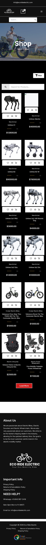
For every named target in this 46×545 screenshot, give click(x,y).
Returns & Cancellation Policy (14, 487)
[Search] (35, 20)
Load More (24, 386)
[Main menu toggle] (41, 11)
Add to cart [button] (16, 116)
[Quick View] (12, 116)
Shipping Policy (9, 490)
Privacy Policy (8, 484)
